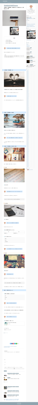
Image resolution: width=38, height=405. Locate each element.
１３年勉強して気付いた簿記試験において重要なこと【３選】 (14, 374)
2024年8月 (28, 98)
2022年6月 (28, 128)
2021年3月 (28, 145)
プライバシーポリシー (10, 2)
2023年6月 (28, 114)
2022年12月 (28, 121)
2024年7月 (28, 99)
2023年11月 (28, 108)
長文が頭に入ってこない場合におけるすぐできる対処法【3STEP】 (12, 399)
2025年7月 (28, 85)
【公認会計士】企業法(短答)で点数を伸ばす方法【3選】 (13, 378)
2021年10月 (28, 137)
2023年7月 (28, 113)
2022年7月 (28, 127)
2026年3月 (28, 76)
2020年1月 (28, 161)
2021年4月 (28, 144)
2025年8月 (28, 84)
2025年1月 (28, 92)
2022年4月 (28, 130)
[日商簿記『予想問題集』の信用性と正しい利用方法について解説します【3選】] (15, 343)
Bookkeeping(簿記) (15, 346)
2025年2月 (28, 91)
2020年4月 (28, 158)
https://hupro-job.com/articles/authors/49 (29, 18)
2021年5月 (28, 143)
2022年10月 (28, 123)
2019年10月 (28, 165)
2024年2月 (28, 105)
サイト (4, 364)
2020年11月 (28, 150)
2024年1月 (28, 106)
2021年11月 (28, 136)
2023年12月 (28, 107)
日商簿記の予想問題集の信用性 (9, 41)
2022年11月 (28, 122)
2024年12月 (28, 93)
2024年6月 (28, 100)
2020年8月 (28, 153)
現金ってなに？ (9, 387)
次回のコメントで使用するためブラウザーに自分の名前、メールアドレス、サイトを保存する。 (14, 367)
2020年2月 (28, 160)
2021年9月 (28, 138)
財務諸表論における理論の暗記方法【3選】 (31, 26)
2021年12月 (28, 135)
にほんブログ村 (31, 169)
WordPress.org (28, 46)
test (30, 48)
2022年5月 (28, 129)
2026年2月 (28, 77)
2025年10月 (28, 82)
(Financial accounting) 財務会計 (7, 346)
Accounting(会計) (11, 346)
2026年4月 (28, 75)
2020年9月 (28, 152)
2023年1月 (28, 120)
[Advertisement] (14, 64)
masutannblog (5, 1)
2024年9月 (28, 97)
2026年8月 (28, 70)
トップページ (5, 2)
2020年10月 (28, 151)
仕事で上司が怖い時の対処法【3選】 (30, 25)
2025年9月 (28, 83)
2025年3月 (28, 90)
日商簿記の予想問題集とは (8, 40)
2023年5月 (28, 115)
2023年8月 (28, 112)
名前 (4, 359)
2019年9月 (28, 166)
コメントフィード (28, 45)
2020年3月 (28, 159)
